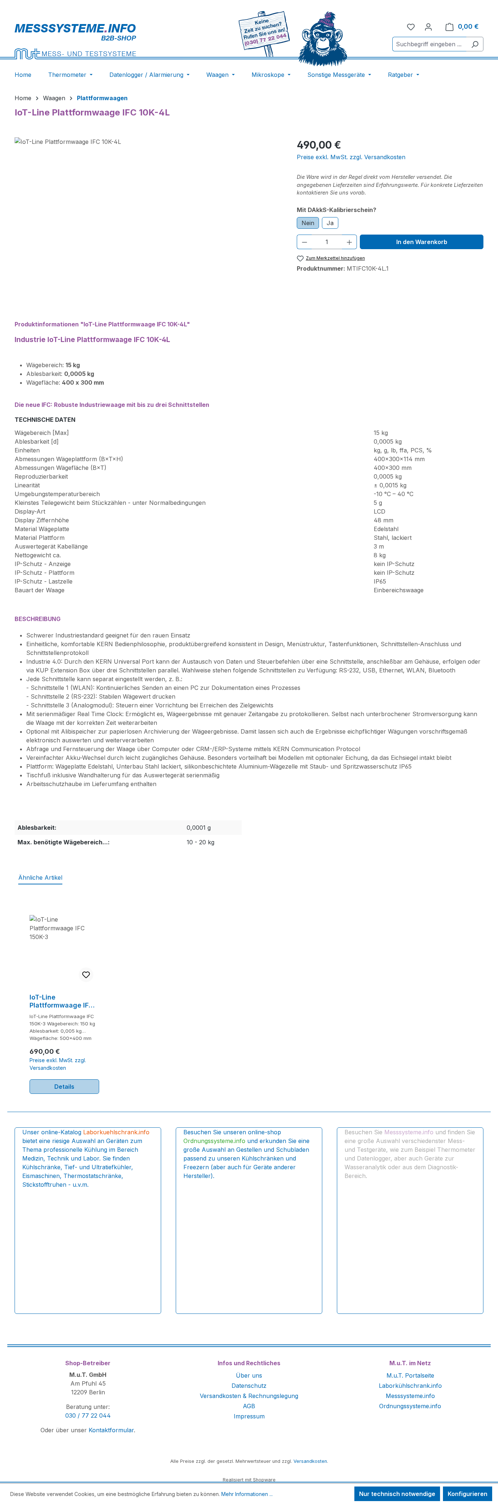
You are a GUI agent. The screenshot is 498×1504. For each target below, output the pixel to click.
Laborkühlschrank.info (410, 1385)
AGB (249, 1406)
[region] (148, 215)
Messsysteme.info (410, 1395)
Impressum (249, 1416)
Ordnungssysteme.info (410, 1406)
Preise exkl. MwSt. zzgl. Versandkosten (351, 157)
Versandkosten (310, 1461)
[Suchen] (474, 44)
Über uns (249, 1375)
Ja (330, 223)
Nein (307, 223)
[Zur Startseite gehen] (99, 41)
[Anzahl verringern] (304, 242)
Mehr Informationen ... (247, 1494)
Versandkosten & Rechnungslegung (249, 1395)
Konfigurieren (467, 1493)
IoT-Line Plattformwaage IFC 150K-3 (61, 1001)
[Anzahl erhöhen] (349, 242)
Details (64, 1086)
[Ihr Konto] (428, 26)
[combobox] (429, 44)
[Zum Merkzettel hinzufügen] (86, 974)
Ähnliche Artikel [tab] (40, 877)
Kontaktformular (111, 1430)
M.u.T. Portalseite (410, 1375)
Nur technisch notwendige (397, 1493)
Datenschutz (249, 1385)
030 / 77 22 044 (88, 1415)
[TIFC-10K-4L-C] (148, 215)
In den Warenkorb (421, 242)
